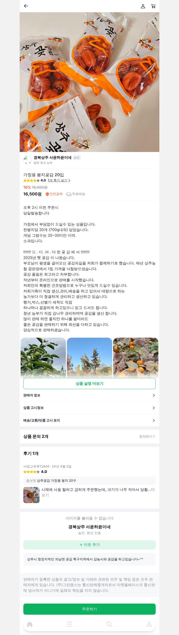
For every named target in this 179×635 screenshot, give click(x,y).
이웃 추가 (92, 544)
